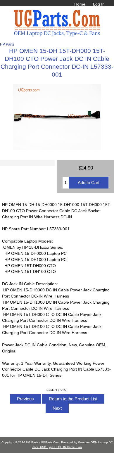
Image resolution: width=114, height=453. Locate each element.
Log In (99, 4)
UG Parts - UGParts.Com (42, 442)
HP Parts (7, 44)
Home (79, 4)
